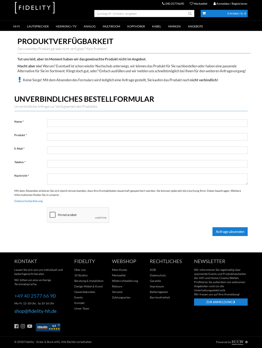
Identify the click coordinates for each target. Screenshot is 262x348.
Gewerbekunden (84, 292)
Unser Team (81, 308)
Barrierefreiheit (160, 297)
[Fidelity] (34, 8)
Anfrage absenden (230, 231)
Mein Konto (119, 269)
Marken (174, 26)
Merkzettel (200, 3)
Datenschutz (158, 275)
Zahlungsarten (121, 297)
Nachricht (20, 175)
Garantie (155, 280)
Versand (117, 292)
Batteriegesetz (159, 292)
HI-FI (16, 26)
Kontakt (79, 303)
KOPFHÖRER (136, 26)
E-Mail (18, 148)
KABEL (156, 26)
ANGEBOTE (195, 26)
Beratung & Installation (89, 280)
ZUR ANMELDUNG (219, 302)
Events (78, 297)
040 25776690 (174, 3)
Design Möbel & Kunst (88, 286)
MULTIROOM (111, 26)
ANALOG (90, 26)
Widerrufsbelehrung (125, 280)
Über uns (80, 269)
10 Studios (81, 275)
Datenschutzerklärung (28, 201)
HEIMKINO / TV (66, 26)
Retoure (117, 286)
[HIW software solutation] (238, 342)
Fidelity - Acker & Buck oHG (42, 341)
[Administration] (246, 342)
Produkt (19, 135)
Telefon (19, 162)
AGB (153, 269)
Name (18, 121)
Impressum (157, 286)
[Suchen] (190, 13)
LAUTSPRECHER (38, 26)
